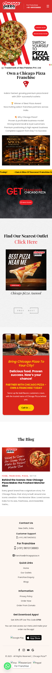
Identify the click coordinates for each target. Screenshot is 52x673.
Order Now (40, 27)
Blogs (26, 581)
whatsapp (27, 202)
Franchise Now (41, 34)
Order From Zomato (26, 605)
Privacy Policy (26, 596)
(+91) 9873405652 (27, 537)
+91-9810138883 (34, 7)
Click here (26, 241)
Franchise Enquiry (26, 577)
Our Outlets (26, 572)
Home (26, 568)
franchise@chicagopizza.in (27, 555)
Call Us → (26, 408)
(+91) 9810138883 (27, 548)
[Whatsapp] (7, 666)
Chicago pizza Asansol (26, 293)
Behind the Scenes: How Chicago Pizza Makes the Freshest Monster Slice (23, 482)
